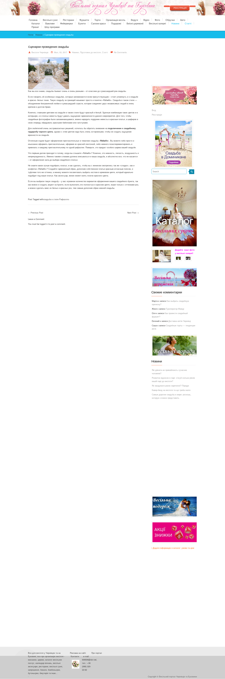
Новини (175, 23)
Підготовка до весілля (90, 52)
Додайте (179, 249)
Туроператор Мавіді (175, 308)
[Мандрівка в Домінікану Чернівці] (173, 144)
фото (192, 249)
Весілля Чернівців (40, 52)
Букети (82, 23)
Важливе (50, 23)
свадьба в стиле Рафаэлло (56, 199)
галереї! (189, 253)
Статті (188, 23)
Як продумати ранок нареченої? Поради (170, 385)
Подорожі (116, 23)
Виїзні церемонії (135, 23)
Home (30, 34)
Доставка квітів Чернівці (179, 321)
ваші (186, 249)
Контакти (75, 656)
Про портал (96, 652)
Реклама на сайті (78, 652)
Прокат (35, 26)
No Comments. (120, 52)
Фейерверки (66, 23)
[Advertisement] (174, 64)
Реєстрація (157, 114)
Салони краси (98, 23)
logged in (44, 223)
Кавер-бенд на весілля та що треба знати (171, 390)
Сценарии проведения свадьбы (48, 46)
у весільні (180, 253)
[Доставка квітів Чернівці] (176, 96)
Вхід (154, 110)
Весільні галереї (157, 23)
